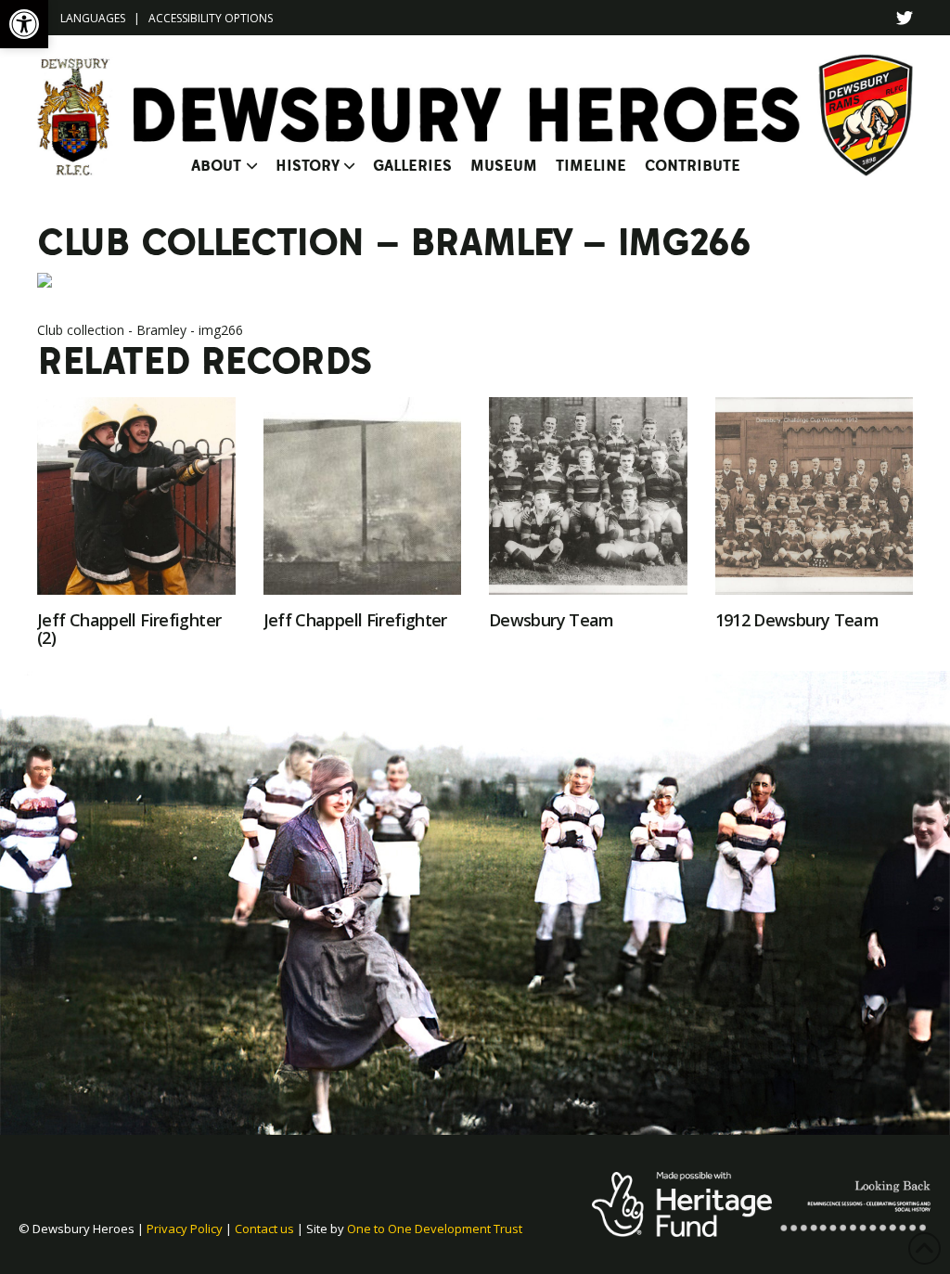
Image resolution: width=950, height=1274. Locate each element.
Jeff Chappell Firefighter (355, 620)
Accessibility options (210, 18)
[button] (24, 24)
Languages (92, 18)
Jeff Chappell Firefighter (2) (129, 629)
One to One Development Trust (434, 1228)
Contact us (264, 1228)
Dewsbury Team (551, 620)
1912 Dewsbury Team (797, 620)
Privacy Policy (185, 1228)
